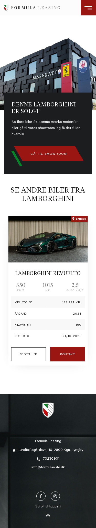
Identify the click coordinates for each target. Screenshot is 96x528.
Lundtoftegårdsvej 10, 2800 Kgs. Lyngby (50, 450)
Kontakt (67, 355)
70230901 (51, 459)
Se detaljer (28, 354)
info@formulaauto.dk (48, 468)
